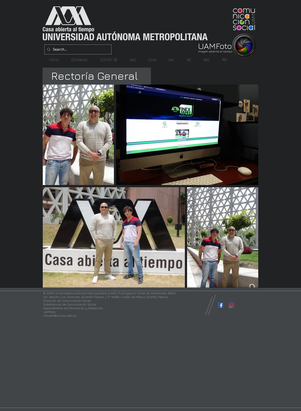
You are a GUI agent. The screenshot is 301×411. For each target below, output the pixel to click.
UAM (207, 46)
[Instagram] (231, 305)
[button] (132, 60)
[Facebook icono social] (220, 305)
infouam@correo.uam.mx (60, 315)
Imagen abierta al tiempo (215, 51)
